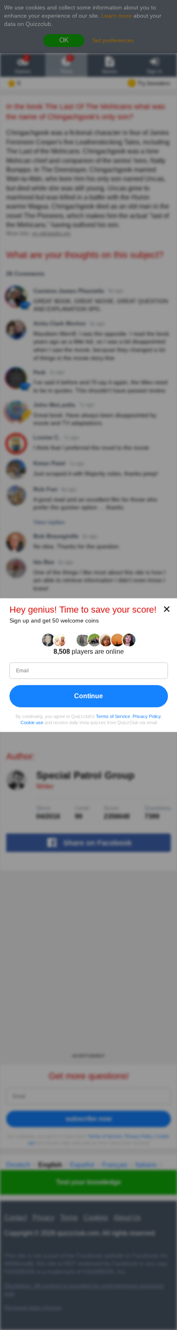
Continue (88, 695)
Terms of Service (113, 716)
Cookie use (32, 722)
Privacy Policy (147, 716)
